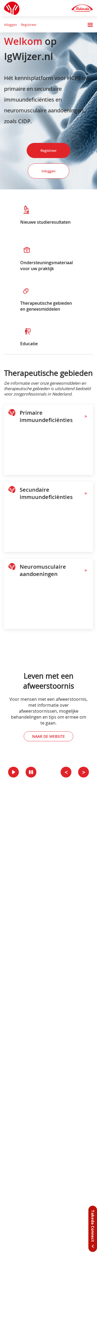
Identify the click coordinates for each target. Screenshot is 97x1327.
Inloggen (10, 25)
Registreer (29, 25)
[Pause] (31, 772)
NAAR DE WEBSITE (48, 736)
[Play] (13, 772)
